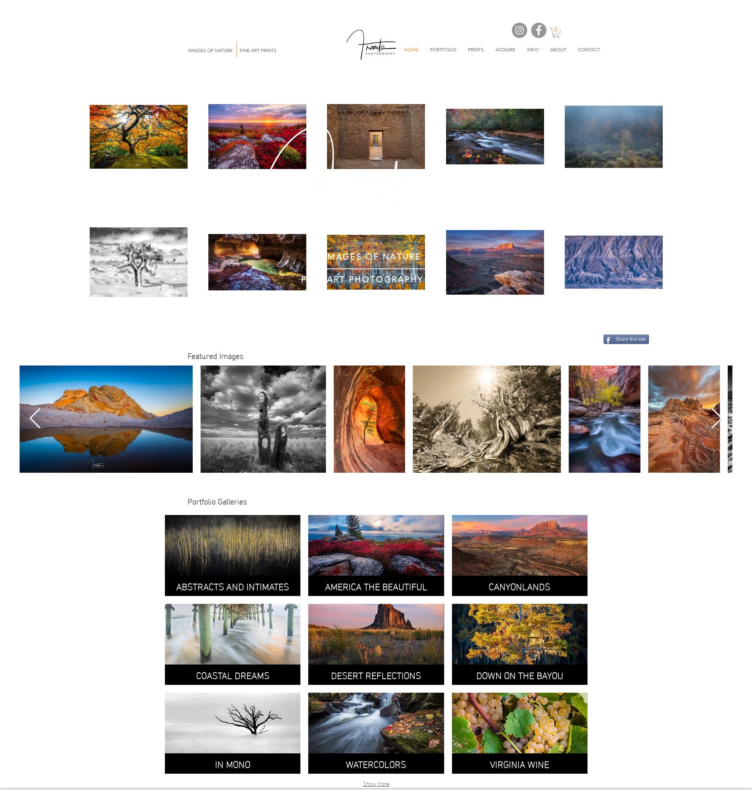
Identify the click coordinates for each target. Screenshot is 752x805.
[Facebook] (538, 30)
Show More (376, 783)
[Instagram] (519, 30)
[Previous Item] (35, 419)
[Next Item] (716, 419)
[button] (443, 49)
